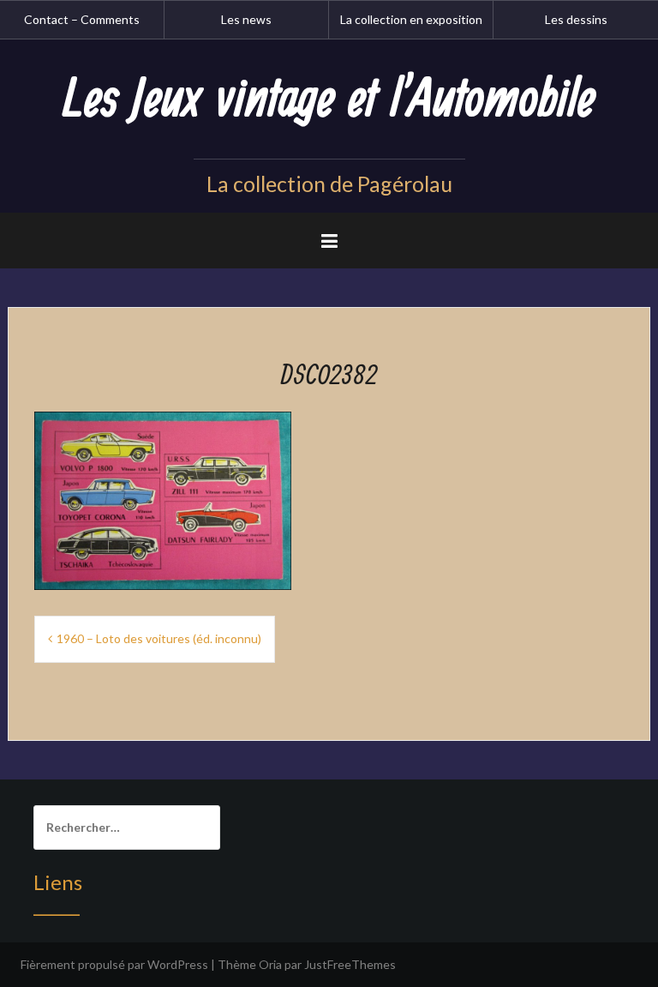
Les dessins (576, 19)
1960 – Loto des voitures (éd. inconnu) (159, 638)
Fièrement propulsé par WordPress (114, 964)
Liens (57, 882)
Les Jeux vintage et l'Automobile (329, 100)
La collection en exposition (411, 19)
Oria (270, 964)
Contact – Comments (82, 19)
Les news (246, 19)
